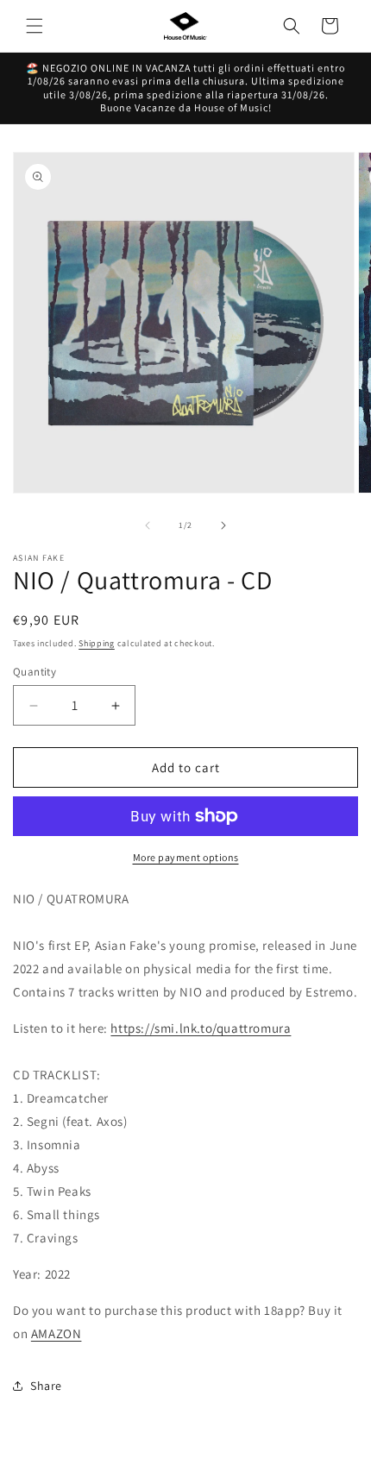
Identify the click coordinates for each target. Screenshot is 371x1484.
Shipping (97, 643)
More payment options (186, 857)
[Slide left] (148, 525)
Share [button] (46, 1385)
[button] (34, 26)
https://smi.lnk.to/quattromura (200, 1028)
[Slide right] (223, 525)
